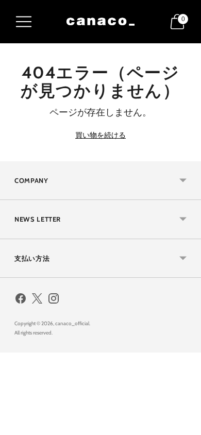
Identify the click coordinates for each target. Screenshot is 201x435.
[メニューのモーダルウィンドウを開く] (23, 21)
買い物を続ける (100, 135)
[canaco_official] (100, 21)
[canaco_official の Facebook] (20, 300)
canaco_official (72, 323)
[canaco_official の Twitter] (37, 300)
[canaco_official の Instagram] (53, 300)
